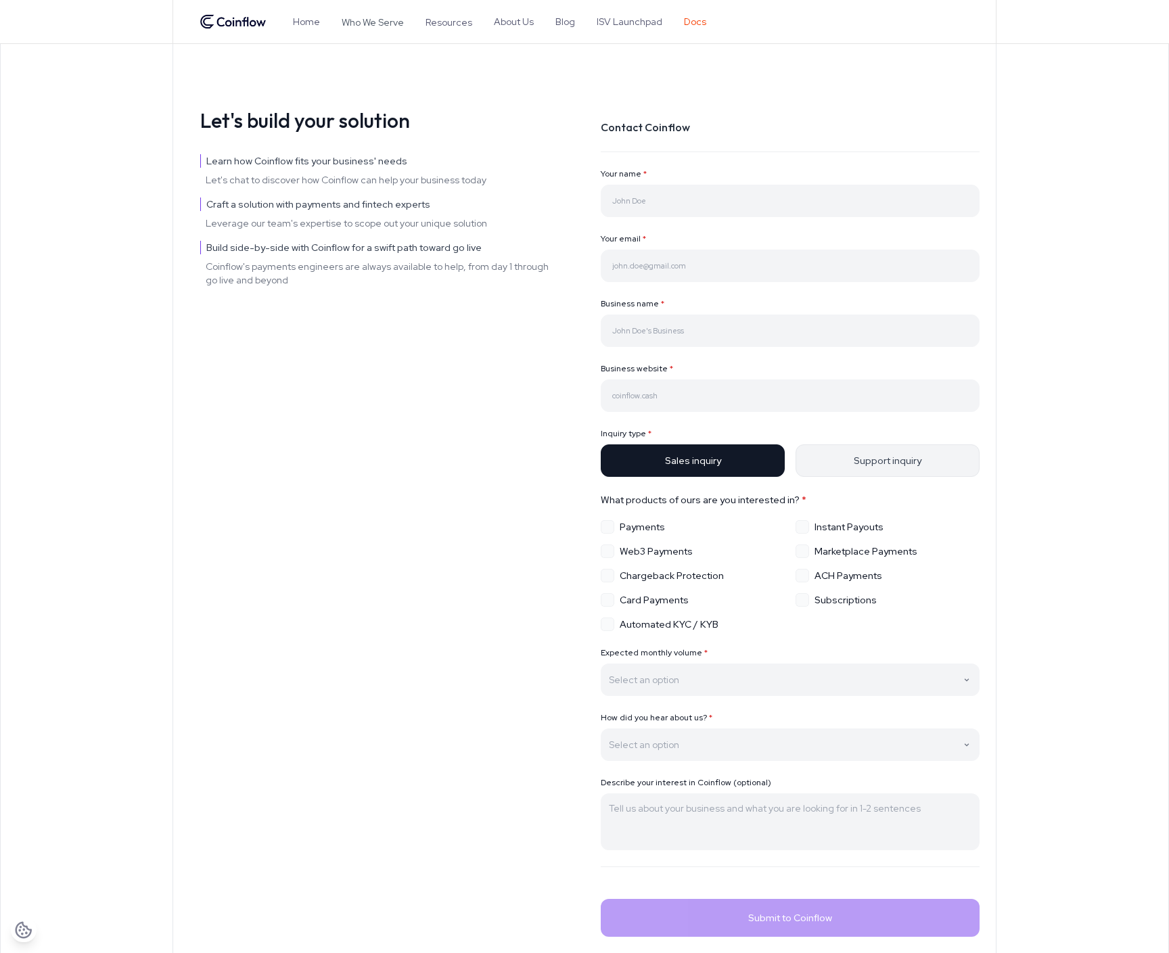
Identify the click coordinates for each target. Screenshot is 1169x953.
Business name (632, 303)
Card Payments (654, 600)
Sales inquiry (693, 461)
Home (306, 22)
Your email (623, 238)
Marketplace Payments (866, 551)
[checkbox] (607, 527)
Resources (449, 22)
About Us (514, 22)
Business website (637, 368)
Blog (565, 22)
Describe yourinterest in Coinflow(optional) (686, 782)
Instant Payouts (849, 527)
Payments (642, 527)
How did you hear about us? (656, 717)
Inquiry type (626, 433)
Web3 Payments (656, 551)
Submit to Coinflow (790, 918)
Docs (695, 22)
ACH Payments (848, 576)
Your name (624, 173)
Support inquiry (887, 461)
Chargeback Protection (672, 576)
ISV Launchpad (629, 22)
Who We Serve (373, 22)
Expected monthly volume (654, 652)
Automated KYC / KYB (669, 624)
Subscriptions (846, 600)
